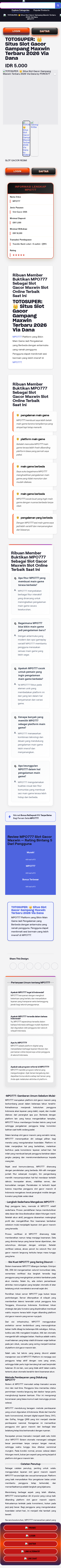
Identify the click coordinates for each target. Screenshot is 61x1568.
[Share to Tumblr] (54, 966)
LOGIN (16, 31)
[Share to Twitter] (13, 966)
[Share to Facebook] (21, 966)
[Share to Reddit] (46, 966)
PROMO (32, 1527)
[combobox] (27, 5)
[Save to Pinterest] (38, 966)
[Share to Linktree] (29, 966)
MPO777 (17, 336)
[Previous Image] (5, 97)
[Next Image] (55, 97)
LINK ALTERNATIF (32, 1551)
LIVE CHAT (32, 1559)
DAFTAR (44, 31)
